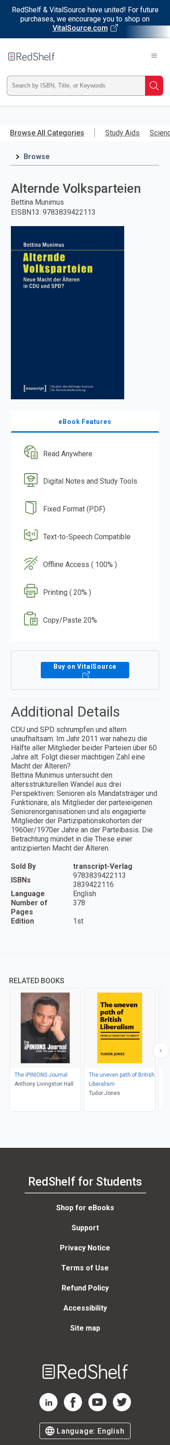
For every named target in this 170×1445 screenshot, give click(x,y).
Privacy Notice (85, 1248)
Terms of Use (85, 1268)
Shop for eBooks (85, 1207)
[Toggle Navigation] (154, 56)
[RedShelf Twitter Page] (122, 1408)
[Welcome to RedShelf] (31, 56)
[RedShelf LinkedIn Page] (48, 1408)
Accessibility (85, 1308)
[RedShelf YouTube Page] (97, 1408)
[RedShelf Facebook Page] (73, 1408)
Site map (85, 1328)
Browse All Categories (47, 133)
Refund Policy (85, 1288)
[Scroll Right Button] (161, 1050)
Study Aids (122, 133)
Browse (37, 156)
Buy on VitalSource (85, 666)
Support (85, 1227)
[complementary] (85, 1033)
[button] (84, 454)
